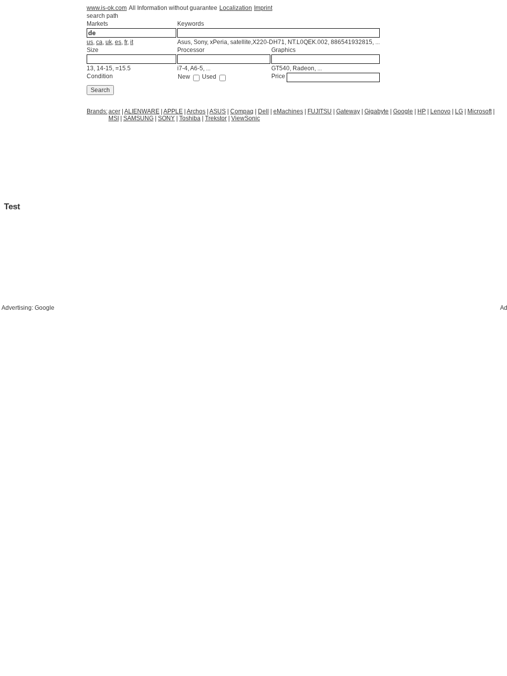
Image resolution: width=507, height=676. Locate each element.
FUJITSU (319, 111)
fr (125, 42)
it (131, 42)
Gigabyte (376, 111)
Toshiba (190, 118)
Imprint (263, 7)
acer (114, 111)
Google (403, 111)
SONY (166, 118)
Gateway (348, 111)
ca (99, 42)
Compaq (242, 111)
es (118, 42)
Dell (263, 111)
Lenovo (440, 111)
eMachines (288, 111)
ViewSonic (245, 118)
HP (421, 111)
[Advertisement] (165, 147)
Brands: (97, 111)
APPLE (173, 111)
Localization (235, 7)
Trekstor (216, 118)
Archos (196, 111)
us (90, 42)
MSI (113, 118)
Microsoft (479, 111)
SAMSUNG (138, 118)
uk (108, 42)
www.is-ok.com (107, 7)
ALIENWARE (141, 111)
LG (459, 111)
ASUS (217, 111)
